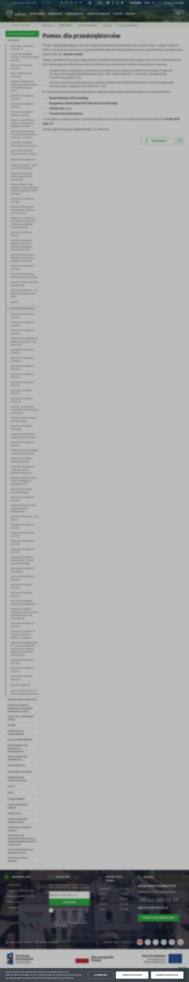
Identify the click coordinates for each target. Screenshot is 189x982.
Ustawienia (100, 974)
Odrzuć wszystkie (132, 974)
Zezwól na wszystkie (167, 974)
